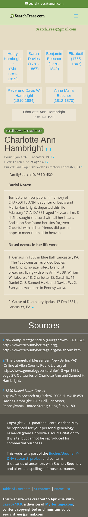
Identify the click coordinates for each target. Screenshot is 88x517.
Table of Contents (17, 489)
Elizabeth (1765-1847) (76, 59)
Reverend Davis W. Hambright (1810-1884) (24, 95)
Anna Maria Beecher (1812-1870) (63, 95)
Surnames (42, 489)
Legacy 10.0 (12, 504)
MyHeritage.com (59, 504)
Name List (62, 489)
